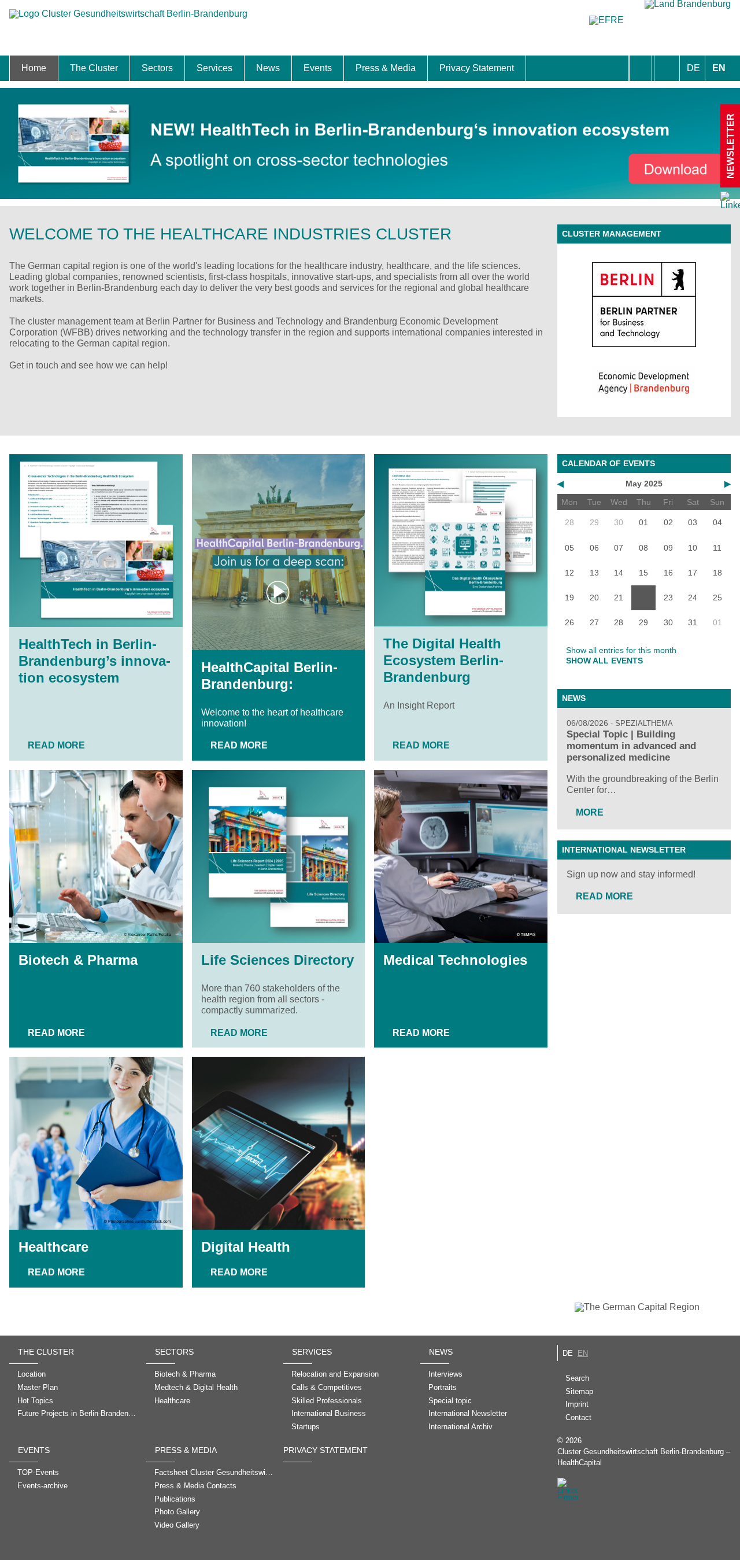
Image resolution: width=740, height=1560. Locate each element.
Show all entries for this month (621, 650)
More (590, 812)
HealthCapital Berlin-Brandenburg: (269, 675)
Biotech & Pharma (78, 960)
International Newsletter (624, 849)
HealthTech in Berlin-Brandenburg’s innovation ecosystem (94, 660)
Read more (56, 745)
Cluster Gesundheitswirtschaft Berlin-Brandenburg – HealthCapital (643, 1457)
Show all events (604, 660)
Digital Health (245, 1247)
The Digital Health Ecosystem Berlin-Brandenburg (443, 660)
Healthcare (53, 1247)
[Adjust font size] (666, 68)
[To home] (128, 19)
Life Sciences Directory (277, 960)
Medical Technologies (455, 960)
